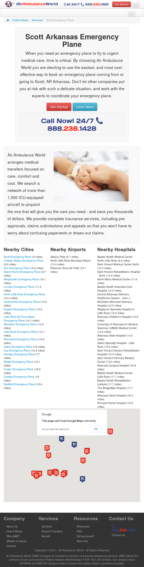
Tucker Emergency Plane (19, 369)
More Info (82, 541)
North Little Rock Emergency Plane (24, 294)
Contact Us (118, 535)
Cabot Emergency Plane (18, 347)
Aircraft (46, 536)
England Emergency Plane (19, 309)
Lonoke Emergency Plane (19, 287)
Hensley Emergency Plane (19, 354)
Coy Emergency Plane (17, 350)
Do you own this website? (55, 429)
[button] (82, 479)
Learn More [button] (85, 106)
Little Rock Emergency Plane (21, 332)
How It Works (14, 531)
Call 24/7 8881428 (86, 4)
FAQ (79, 531)
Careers (11, 546)
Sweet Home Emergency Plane (22, 272)
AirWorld (36, 3)
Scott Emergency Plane (18, 257)
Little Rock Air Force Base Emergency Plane (19, 318)
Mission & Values (17, 541)
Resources (83, 526)
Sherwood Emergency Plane (21, 339)
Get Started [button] (121, 4)
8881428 (123, 530)
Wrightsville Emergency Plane (21, 279)
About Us (12, 526)
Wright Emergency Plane (18, 362)
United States (20, 20)
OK (96, 429)
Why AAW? (13, 536)
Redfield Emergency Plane (19, 384)
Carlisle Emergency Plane (19, 376)
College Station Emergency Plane (24, 260)
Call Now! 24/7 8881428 (69, 125)
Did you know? (85, 536)
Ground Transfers (52, 531)
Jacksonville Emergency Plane (22, 302)
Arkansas (37, 20)
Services (47, 526)
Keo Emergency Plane (17, 268)
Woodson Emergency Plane (20, 324)
